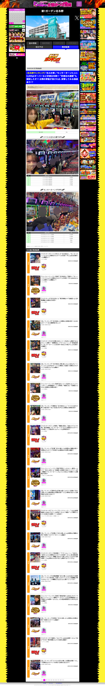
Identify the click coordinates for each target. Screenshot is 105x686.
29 (23, 21)
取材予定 (39, 47)
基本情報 (32, 43)
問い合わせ (51, 683)
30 (10, 23)
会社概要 (44, 683)
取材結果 (65, 47)
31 (12, 23)
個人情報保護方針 (59, 683)
